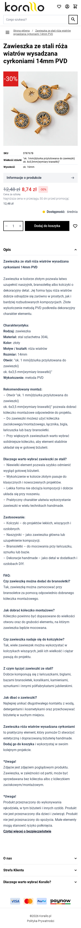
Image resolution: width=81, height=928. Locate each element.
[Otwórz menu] (7, 32)
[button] (40, 858)
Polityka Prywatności (40, 921)
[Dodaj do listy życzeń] (75, 226)
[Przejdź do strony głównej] (27, 7)
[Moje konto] (67, 6)
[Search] (73, 19)
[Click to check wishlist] (59, 6)
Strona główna (21, 30)
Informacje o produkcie (24, 178)
